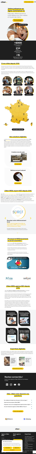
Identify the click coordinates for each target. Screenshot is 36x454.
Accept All (12, 449)
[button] (35, 2)
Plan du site (27, 450)
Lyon (14, 437)
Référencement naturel (29, 444)
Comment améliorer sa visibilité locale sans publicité (13, 360)
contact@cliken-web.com (5, 439)
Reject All (17, 447)
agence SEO (8, 140)
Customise (7, 447)
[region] (12, 446)
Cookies (22, 450)
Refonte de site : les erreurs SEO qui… (28, 360)
